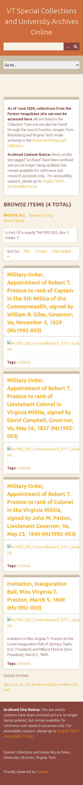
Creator (41, 251)
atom (8, 684)
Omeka (42, 772)
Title (27, 251)
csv (16, 684)
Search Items (14, 221)
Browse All (14, 215)
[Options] (67, 46)
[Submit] (75, 46)
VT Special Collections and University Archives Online (41, 21)
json (54, 684)
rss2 (7, 690)
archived (23, 362)
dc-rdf (25, 684)
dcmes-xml (40, 684)
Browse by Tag (41, 215)
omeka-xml (67, 684)
